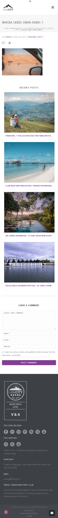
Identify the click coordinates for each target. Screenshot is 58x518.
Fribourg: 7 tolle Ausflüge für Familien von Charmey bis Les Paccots (30, 136)
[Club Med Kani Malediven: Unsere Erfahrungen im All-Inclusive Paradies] (29, 162)
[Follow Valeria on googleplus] (12, 432)
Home (6, 28)
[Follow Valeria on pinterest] (25, 432)
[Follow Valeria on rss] (31, 432)
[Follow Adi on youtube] (18, 444)
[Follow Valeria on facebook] (6, 432)
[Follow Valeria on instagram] (18, 432)
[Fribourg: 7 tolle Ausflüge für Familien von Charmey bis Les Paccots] (29, 112)
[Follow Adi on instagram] (6, 444)
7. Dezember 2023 (34, 37)
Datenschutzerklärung (29, 513)
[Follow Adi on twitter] (12, 444)
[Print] (10, 42)
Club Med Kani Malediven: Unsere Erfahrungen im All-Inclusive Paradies (30, 186)
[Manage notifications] (6, 512)
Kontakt (29, 516)
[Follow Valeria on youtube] (44, 432)
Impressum (29, 510)
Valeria (9, 37)
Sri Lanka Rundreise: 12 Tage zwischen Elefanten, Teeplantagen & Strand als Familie (30, 236)
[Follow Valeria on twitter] (37, 432)
